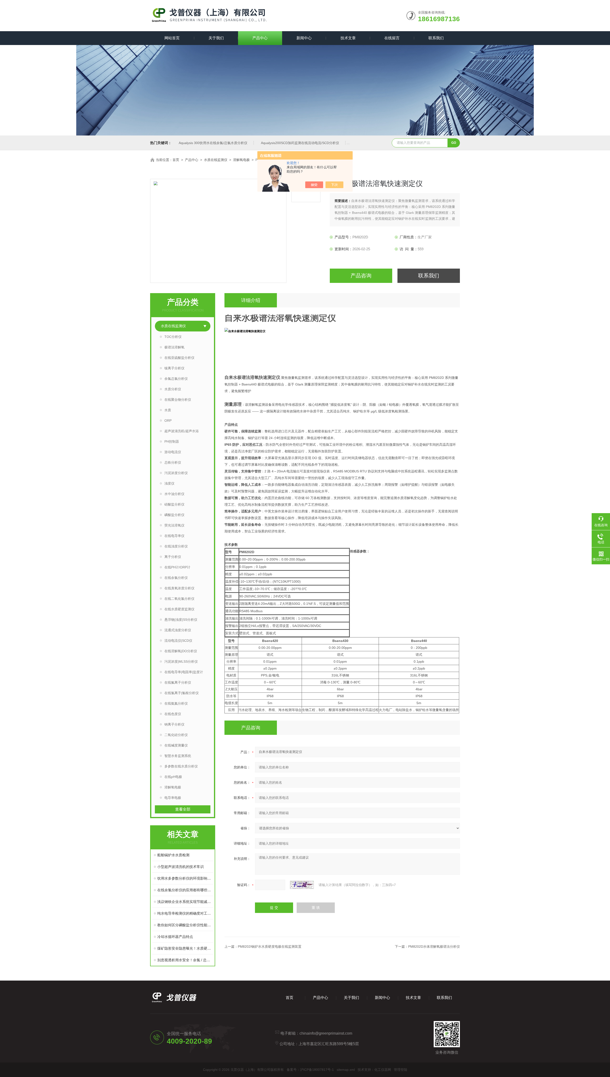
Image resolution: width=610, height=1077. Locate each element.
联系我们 (436, 38)
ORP (168, 420)
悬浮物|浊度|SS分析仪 (180, 619)
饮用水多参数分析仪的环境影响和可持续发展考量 (185, 878)
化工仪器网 (382, 1070)
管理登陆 (400, 1070)
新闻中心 (304, 38)
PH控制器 (171, 441)
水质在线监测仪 (215, 160)
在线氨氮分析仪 (176, 703)
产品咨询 (361, 276)
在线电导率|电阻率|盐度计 (183, 672)
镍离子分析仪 (174, 368)
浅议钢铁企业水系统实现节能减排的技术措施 (185, 902)
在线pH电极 (173, 777)
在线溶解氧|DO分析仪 (180, 651)
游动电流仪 (172, 452)
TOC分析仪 (173, 337)
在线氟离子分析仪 (177, 682)
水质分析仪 (172, 389)
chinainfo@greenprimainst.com (326, 1033)
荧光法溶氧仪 (174, 525)
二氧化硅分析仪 (176, 735)
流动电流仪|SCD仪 (178, 640)
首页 (176, 160)
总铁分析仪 (172, 462)
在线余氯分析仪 (176, 578)
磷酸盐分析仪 (174, 515)
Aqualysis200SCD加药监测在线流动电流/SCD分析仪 (300, 143)
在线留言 (392, 38)
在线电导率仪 (174, 536)
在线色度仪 (172, 714)
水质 (167, 410)
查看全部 (182, 809)
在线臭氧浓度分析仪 (179, 588)
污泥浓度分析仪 (176, 473)
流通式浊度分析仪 (177, 630)
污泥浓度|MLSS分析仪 (181, 661)
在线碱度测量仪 (176, 745)
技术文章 (348, 38)
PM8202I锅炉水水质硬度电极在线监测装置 (269, 946)
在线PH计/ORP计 (177, 567)
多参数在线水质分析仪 (181, 766)
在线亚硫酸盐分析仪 (179, 358)
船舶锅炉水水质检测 (173, 855)
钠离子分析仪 (174, 724)
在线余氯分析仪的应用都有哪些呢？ (185, 890)
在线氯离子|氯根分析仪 (181, 693)
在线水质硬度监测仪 (179, 609)
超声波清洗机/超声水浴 (181, 431)
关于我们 (216, 38)
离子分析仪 (172, 557)
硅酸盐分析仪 (174, 504)
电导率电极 (172, 798)
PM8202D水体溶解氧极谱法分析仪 (434, 946)
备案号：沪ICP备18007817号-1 (310, 1070)
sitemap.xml (346, 1070)
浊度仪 (169, 483)
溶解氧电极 (241, 160)
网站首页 (172, 38)
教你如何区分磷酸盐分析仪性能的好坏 (185, 925)
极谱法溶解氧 (174, 347)
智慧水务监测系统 (177, 756)
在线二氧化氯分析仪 (179, 599)
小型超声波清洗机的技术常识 (180, 867)
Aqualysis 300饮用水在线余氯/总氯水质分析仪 (213, 143)
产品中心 (260, 38)
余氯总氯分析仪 (176, 379)
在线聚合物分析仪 (177, 399)
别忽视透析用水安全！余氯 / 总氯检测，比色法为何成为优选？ (185, 960)
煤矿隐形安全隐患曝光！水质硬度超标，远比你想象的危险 (185, 948)
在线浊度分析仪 (176, 546)
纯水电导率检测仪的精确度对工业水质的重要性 (185, 913)
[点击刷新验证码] (302, 885)
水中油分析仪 (174, 494)
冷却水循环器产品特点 (175, 937)
